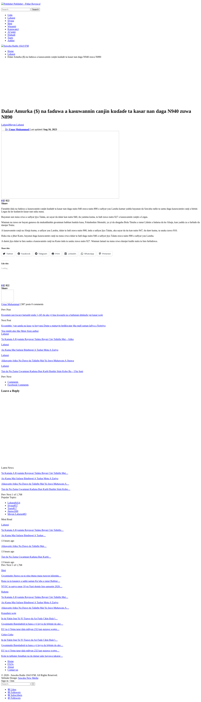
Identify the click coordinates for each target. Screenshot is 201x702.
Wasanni (12, 26)
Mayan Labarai (16, 124)
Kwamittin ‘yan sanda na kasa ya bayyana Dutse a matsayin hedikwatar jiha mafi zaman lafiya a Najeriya (53, 325)
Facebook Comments (18, 384)
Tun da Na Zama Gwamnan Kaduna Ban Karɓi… (26, 556)
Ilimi (10, 23)
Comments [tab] (13, 382)
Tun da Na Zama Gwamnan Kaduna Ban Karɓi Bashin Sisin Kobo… (35, 489)
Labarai (11, 18)
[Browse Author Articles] (7, 301)
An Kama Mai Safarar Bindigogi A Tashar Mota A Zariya (29, 478)
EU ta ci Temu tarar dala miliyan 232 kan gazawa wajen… (30, 629)
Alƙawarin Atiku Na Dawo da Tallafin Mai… (23, 546)
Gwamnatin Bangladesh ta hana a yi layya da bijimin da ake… (32, 624)
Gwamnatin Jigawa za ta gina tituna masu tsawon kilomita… (31, 575)
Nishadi (11, 35)
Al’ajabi (12, 32)
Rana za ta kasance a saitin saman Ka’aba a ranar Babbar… (30, 581)
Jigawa (13, 511)
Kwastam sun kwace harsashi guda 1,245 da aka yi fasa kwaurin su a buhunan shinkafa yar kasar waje (52, 315)
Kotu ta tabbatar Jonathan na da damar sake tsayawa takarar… (32, 656)
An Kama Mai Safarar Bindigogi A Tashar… (23, 535)
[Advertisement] (100, 83)
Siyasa (11, 20)
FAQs (11, 664)
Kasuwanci (13, 29)
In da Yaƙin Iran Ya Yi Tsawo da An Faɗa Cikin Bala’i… (29, 618)
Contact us (13, 669)
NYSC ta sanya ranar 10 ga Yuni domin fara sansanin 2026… (31, 586)
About (11, 667)
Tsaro (10, 37)
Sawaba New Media (28, 678)
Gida (10, 15)
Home (11, 661)
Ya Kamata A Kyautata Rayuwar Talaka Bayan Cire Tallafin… (32, 530)
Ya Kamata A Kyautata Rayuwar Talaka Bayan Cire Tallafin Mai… (34, 473)
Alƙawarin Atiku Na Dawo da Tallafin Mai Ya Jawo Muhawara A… (35, 483)
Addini (11, 40)
